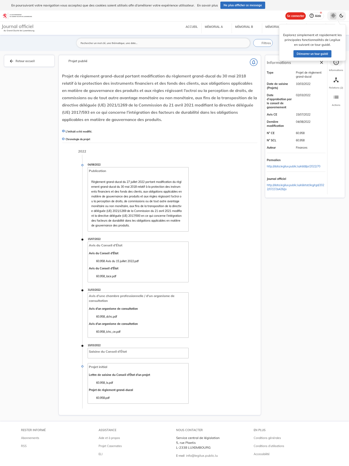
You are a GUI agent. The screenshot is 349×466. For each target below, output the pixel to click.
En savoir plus (207, 5)
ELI (101, 454)
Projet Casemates (110, 446)
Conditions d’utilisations (269, 446)
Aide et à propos (109, 438)
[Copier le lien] (286, 160)
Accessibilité (262, 454)
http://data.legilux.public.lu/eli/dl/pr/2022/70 (293, 166)
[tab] (336, 65)
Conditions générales (267, 438)
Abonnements (30, 438)
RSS (24, 446)
